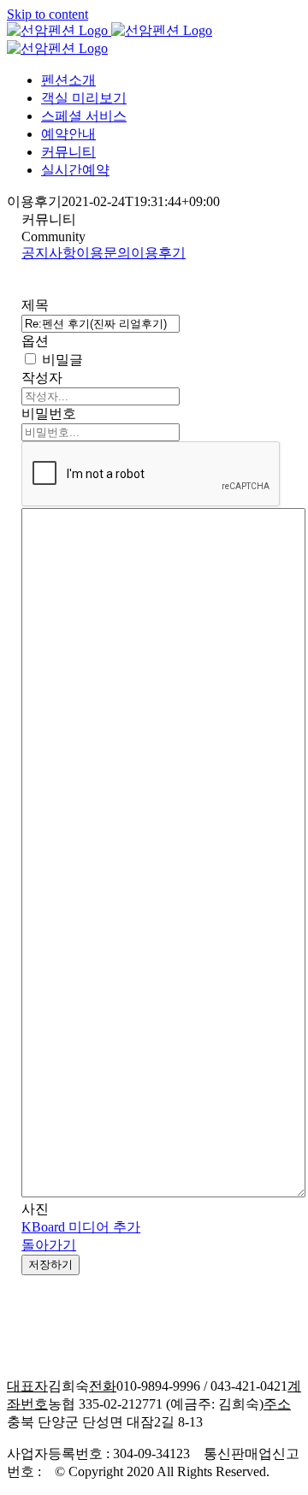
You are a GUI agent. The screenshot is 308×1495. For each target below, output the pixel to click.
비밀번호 (48, 413)
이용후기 (158, 252)
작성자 (41, 377)
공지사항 (48, 252)
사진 (35, 1209)
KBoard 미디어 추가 (80, 1227)
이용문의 (103, 252)
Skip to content (47, 14)
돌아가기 (48, 1245)
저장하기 (50, 1264)
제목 (35, 305)
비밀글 (60, 359)
